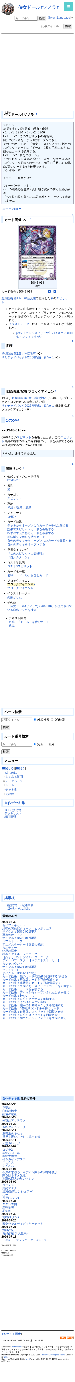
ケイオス (8, 1165)
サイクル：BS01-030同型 (19, 966)
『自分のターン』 (19, 557)
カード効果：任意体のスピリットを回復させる (33, 1011)
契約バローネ (11, 1152)
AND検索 (43, 719)
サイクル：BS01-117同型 (19, 973)
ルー (5, 1194)
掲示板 (9, 898)
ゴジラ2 (7, 1149)
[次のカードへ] (55, 291)
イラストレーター (20, 323)
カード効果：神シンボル (18, 995)
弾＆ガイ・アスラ (14, 1159)
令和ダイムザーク (14, 1127)
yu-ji (27, 1359)
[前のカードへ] (49, 291)
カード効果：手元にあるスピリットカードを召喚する (37, 986)
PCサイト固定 (11, 1333)
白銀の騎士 (9, 1110)
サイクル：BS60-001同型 (19, 931)
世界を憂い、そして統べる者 (21, 1136)
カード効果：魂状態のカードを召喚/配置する (31, 982)
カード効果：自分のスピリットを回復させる (31, 1014)
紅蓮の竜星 (9, 1114)
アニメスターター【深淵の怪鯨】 (24, 944)
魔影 (28, 507)
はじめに (11, 772)
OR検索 (60, 719)
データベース (14, 781)
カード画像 (13, 220)
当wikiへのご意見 (18, 908)
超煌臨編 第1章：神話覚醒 (18, 298)
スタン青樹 (9, 1204)
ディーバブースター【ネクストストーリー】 (31, 960)
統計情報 (10, 816)
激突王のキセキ (12, 1133)
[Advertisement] (19, 858)
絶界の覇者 (9, 950)
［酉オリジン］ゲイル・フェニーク (25, 957)
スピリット (24, 437)
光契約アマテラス (14, 1120)
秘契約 (6, 1107)
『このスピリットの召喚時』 (26, 553)
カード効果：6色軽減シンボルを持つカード (30, 1008)
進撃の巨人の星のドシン (18, 1178)
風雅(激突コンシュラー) (17, 1191)
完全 (40, 744)
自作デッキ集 (14, 803)
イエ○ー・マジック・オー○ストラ (24, 1239)
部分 (51, 744)
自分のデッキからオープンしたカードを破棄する (39, 540)
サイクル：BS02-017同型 (19, 937)
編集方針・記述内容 (20, 905)
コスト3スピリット (19, 566)
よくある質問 (14, 776)
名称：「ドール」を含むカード (27, 575)
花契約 (6, 1210)
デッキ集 (11, 789)
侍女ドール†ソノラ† (38, 7)
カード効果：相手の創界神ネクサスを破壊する (33, 1005)
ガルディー (9, 947)
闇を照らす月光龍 (14, 1175)
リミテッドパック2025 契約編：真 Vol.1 (27, 357)
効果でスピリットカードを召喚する (30, 529)
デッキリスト (13, 813)
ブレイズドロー (12, 970)
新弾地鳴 (8, 1207)
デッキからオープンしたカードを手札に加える (37, 525)
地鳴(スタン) (10, 1217)
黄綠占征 (8, 1230)
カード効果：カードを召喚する (22, 989)
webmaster (16, 1347)
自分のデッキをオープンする (26, 544)
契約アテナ (9, 1188)
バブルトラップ (12, 941)
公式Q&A (12, 420)
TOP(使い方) (12, 810)
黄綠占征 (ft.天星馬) (14, 1233)
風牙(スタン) (10, 1197)
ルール (9, 785)
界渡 (10, 507)
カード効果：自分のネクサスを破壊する (28, 998)
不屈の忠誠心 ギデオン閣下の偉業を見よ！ (31, 1172)
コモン (11, 516)
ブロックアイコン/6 (20, 588)
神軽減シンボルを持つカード (26, 536)
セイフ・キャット (14, 925)
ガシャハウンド (12, 963)
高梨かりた (14, 597)
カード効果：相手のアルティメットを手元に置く (34, 1018)
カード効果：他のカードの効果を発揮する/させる (34, 976)
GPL (5, 1357)
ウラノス (8, 1184)
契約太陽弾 (9, 1156)
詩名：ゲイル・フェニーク (19, 953)
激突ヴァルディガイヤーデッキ (22, 1223)
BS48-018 (13, 480)
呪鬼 (19, 507)
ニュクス (8, 1162)
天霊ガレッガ (11, 1143)
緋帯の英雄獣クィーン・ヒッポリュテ (27, 928)
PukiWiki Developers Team (53, 1355)
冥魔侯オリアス (12, 934)
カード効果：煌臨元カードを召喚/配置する (30, 979)
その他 (9, 793)
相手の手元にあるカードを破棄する (30, 533)
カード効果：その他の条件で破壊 (24, 1002)
